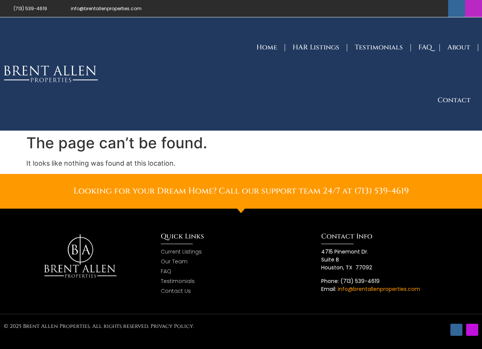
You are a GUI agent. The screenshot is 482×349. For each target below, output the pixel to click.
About (458, 47)
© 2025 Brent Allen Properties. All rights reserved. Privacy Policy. (99, 326)
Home (266, 47)
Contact (454, 100)
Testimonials (379, 47)
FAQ (425, 47)
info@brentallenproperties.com (379, 289)
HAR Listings (316, 47)
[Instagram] (473, 8)
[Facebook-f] (456, 8)
